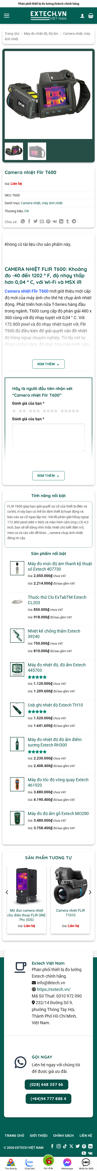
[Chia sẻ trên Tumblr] (67, 221)
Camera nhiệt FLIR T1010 (70, 912)
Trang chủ (12, 33)
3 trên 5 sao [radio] (33, 411)
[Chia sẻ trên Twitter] (35, 221)
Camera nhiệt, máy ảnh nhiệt (42, 203)
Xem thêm (48, 363)
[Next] (85, 95)
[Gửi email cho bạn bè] (42, 221)
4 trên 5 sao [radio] (49, 411)
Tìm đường (11, 1168)
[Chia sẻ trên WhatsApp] (23, 221)
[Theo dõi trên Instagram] (59, 1146)
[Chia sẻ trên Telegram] (74, 221)
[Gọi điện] (48, 1161)
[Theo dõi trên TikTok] (65, 1146)
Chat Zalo (30, 1168)
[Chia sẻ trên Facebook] (29, 221)
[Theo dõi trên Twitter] (78, 1146)
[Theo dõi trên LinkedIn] (90, 1146)
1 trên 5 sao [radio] (13, 411)
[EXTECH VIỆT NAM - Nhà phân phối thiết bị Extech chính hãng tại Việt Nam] (48, 15)
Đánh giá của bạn (28, 403)
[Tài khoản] (82, 15)
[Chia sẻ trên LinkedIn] (61, 221)
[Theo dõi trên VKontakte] (90, 1153)
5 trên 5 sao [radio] (69, 411)
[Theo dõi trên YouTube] (84, 1153)
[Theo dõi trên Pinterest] (84, 1146)
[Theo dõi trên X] (71, 1146)
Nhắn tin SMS (86, 1168)
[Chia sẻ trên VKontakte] (55, 221)
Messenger (67, 1168)
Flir (26, 211)
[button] (7, 15)
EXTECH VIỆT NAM (29, 1147)
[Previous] (12, 95)
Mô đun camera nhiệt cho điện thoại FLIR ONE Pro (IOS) (26, 915)
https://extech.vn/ (53, 989)
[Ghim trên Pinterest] (48, 221)
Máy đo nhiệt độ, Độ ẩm (41, 33)
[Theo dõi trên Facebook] (52, 1146)
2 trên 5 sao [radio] (21, 411)
